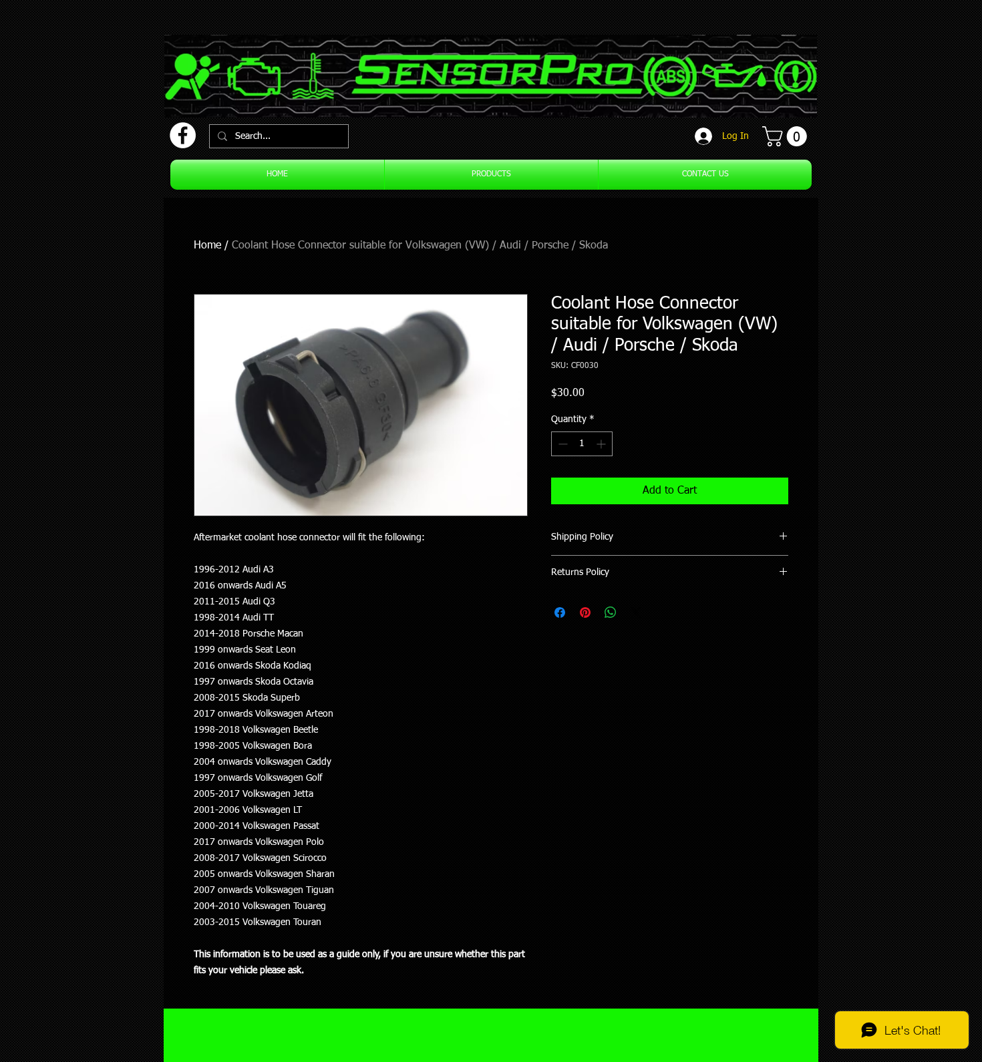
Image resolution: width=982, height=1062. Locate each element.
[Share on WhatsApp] (611, 612)
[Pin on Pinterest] (585, 612)
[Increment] (602, 444)
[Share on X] (636, 612)
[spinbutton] (582, 444)
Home (207, 245)
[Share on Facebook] (560, 612)
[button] (787, 136)
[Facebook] (183, 135)
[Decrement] (561, 444)
